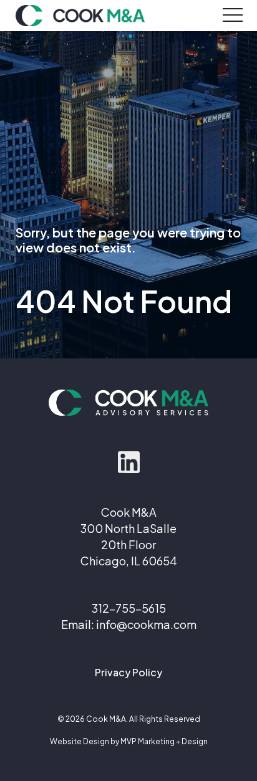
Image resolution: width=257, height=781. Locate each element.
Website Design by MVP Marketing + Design (129, 741)
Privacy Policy (128, 672)
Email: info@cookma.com (128, 624)
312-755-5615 (129, 608)
